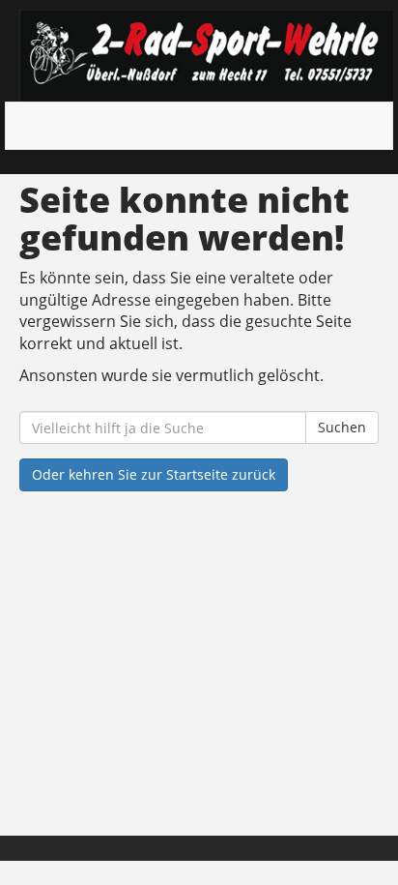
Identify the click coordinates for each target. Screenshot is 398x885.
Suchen (342, 427)
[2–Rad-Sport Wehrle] (206, 56)
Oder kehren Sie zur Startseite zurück (153, 474)
